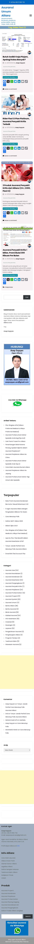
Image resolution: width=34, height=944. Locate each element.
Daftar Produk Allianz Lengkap (12, 911)
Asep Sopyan (10, 704)
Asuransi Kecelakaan (12, 573)
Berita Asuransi (10, 609)
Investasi (8, 622)
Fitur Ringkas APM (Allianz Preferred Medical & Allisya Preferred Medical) (15, 428)
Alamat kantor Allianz (9, 864)
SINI (18, 846)
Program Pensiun (11, 638)
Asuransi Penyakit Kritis (9, 66)
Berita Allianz (10, 606)
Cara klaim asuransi (8, 858)
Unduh (3, 878)
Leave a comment (10, 89)
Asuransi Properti (11, 596)
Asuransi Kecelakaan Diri (10, 905)
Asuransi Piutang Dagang (10, 902)
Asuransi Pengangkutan (13, 583)
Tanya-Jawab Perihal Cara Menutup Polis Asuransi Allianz (16, 707)
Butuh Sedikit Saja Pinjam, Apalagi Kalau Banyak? (15, 58)
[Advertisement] (17, 672)
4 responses (8, 287)
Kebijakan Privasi (7, 875)
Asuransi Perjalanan (12, 590)
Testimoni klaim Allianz (9, 872)
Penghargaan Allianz (12, 635)
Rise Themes (24, 942)
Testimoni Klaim (11, 641)
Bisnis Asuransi (10, 612)
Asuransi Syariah (11, 599)
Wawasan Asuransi (12, 644)
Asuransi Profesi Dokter (13, 593)
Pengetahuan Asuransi (13, 632)
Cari (26, 297)
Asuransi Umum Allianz (7, 11)
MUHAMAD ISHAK (11, 730)
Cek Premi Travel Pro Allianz (15, 441)
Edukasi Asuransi (11, 615)
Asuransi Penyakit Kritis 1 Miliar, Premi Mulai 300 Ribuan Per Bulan (15, 253)
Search (28, 916)
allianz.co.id (8, 323)
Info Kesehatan (10, 619)
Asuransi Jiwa (10, 570)
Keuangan (9, 625)
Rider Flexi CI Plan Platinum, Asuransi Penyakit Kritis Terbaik (16, 121)
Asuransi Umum (11, 603)
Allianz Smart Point (8, 861)
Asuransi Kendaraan (12, 577)
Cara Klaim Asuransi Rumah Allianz (17, 467)
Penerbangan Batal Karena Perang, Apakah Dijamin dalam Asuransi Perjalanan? (16, 448)
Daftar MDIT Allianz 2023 (14, 521)
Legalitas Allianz (7, 867)
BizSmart (9, 942)
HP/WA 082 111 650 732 (18, 2)
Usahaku (22, 720)
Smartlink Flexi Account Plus (15, 554)
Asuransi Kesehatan (12, 580)
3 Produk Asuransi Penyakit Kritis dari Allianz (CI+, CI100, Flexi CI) (16, 188)
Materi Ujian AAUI (11, 526)
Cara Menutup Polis (12, 516)
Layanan (8, 628)
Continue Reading (9, 77)
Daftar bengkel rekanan (10, 869)
